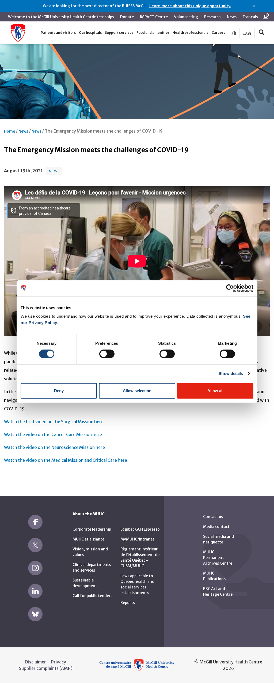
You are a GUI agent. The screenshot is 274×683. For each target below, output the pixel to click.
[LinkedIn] (35, 591)
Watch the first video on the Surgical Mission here (54, 421)
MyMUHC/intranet (137, 539)
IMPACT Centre (154, 16)
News (232, 16)
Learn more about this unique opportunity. (190, 5)
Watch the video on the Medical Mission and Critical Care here (65, 460)
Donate (127, 16)
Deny (59, 390)
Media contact (216, 526)
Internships (103, 16)
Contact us (213, 516)
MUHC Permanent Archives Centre (217, 558)
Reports (127, 602)
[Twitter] (35, 545)
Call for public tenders (92, 595)
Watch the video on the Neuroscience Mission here (54, 447)
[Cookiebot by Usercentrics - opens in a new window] (230, 288)
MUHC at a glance (88, 539)
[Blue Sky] (35, 614)
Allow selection (137, 390)
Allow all (215, 390)
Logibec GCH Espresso (140, 529)
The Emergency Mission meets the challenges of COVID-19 (104, 131)
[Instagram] (35, 568)
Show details (231, 373)
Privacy (58, 662)
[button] (58, 32)
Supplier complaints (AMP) (46, 668)
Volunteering (186, 16)
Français (250, 16)
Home (9, 131)
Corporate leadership (92, 529)
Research (212, 16)
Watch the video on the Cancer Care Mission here (53, 434)
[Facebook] (35, 522)
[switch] (107, 354)
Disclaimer (35, 662)
